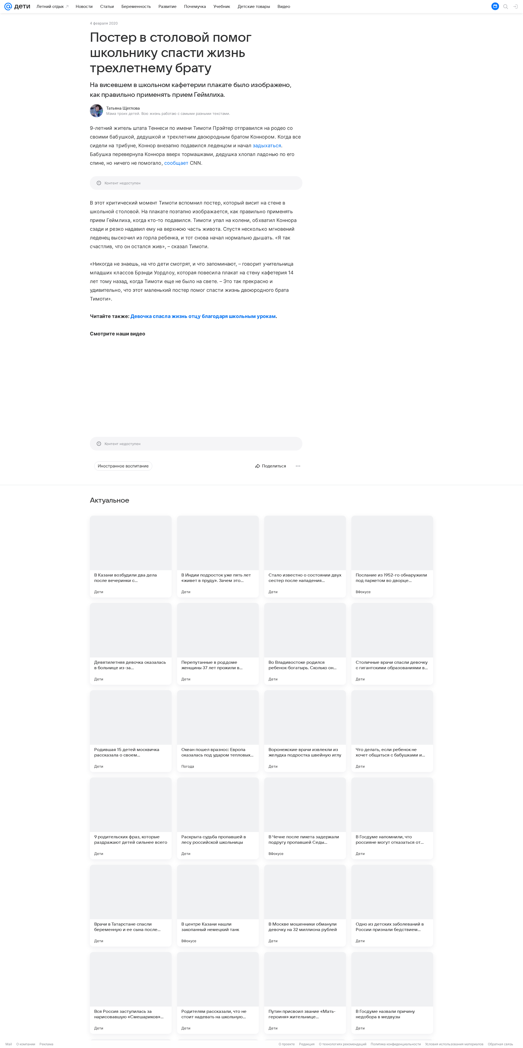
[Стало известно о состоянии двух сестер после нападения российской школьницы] (305, 556)
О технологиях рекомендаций (342, 1044)
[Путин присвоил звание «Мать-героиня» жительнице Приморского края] (305, 993)
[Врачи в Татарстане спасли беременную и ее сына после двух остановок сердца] (131, 906)
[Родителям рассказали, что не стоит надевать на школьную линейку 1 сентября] (218, 993)
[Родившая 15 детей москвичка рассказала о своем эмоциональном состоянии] (131, 731)
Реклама (46, 1044)
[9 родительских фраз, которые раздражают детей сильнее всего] (131, 818)
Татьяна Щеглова (123, 108)
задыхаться (267, 145)
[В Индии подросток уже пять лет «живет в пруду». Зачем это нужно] (218, 556)
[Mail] (8, 6)
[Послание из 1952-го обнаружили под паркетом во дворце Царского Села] (392, 556)
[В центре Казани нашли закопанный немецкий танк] (218, 906)
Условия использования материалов (454, 1044)
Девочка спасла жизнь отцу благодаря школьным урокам (203, 316)
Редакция (307, 1044)
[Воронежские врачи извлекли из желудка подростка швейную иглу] (305, 731)
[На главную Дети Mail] (21, 6)
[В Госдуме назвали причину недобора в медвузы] (392, 993)
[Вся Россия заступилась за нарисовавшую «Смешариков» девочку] (131, 993)
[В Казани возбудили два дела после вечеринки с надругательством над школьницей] (131, 556)
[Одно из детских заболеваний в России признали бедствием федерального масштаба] (392, 906)
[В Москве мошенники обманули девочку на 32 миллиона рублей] (305, 906)
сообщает (176, 163)
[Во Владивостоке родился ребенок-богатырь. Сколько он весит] (305, 644)
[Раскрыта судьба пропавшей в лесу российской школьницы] (218, 818)
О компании (25, 1044)
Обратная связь (500, 1044)
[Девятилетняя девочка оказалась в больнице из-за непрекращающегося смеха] (131, 644)
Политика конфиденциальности (396, 1044)
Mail (8, 1044)
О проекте (287, 1044)
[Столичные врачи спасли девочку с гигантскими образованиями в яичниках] (392, 644)
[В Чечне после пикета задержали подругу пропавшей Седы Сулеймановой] (305, 818)
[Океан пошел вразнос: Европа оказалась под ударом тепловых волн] (218, 731)
